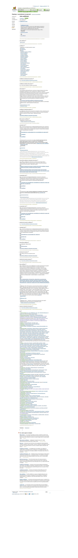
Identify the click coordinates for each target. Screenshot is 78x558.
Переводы (25, 11)
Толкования (20, 11)
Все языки (13, 21)
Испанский (13, 24)
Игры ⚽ (35, 11)
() (39, 338)
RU (48, 6)
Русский (13, 27)
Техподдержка (26, 491)
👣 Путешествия (15, 492)
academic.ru (14, 11)
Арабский (13, 22)
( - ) (22, 313)
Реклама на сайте (30, 491)
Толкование (22, 18)
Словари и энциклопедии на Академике (26, 8)
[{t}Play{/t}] (25, 19)
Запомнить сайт (36, 6)
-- (30, 38)
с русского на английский (36, 14)
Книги (30, 11)
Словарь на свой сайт (43, 6)
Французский (13, 29)
